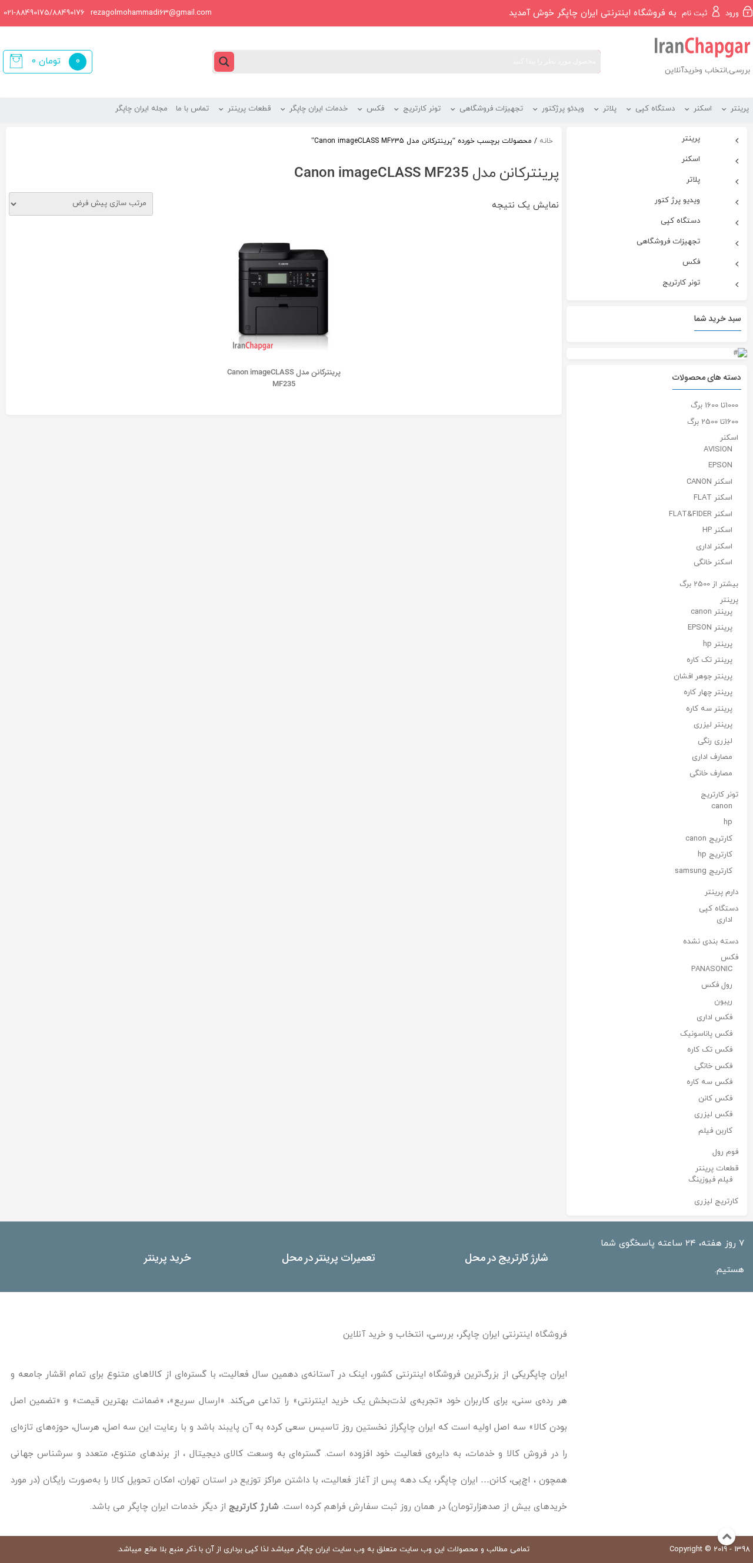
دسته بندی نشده (710, 941)
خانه (546, 141)
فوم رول (725, 1152)
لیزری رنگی (715, 741)
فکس (729, 957)
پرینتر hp (717, 644)
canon (721, 806)
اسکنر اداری (714, 546)
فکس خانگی (713, 1066)
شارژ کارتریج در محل (506, 1257)
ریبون (723, 1001)
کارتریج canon (708, 839)
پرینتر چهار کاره (708, 692)
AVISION (718, 449)
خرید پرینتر (167, 1257)
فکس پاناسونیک (706, 1034)
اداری (724, 920)
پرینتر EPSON (710, 627)
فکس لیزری (713, 1114)
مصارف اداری (712, 757)
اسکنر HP (717, 530)
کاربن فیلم (715, 1131)
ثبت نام (694, 13)
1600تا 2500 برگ (712, 422)
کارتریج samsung (703, 871)
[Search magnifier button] (224, 62)
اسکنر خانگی (713, 562)
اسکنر (729, 438)
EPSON (720, 465)
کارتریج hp (715, 854)
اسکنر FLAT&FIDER (700, 514)
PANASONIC (711, 969)
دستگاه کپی (718, 908)
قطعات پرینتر (716, 1168)
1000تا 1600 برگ (714, 405)
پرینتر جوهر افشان (703, 676)
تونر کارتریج (719, 794)
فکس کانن (715, 1098)
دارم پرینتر (721, 892)
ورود (732, 13)
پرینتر (729, 600)
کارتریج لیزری (716, 1201)
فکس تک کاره (709, 1050)
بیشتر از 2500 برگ (708, 584)
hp (728, 822)
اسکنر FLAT (713, 498)
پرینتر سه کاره (709, 709)
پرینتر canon (711, 612)
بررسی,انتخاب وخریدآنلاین (707, 70)
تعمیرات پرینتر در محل (328, 1257)
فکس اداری (714, 1017)
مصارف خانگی (710, 773)
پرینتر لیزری (713, 724)
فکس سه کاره (709, 1082)
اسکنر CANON (709, 482)
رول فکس (716, 985)
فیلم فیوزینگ (710, 1179)
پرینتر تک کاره (709, 660)
